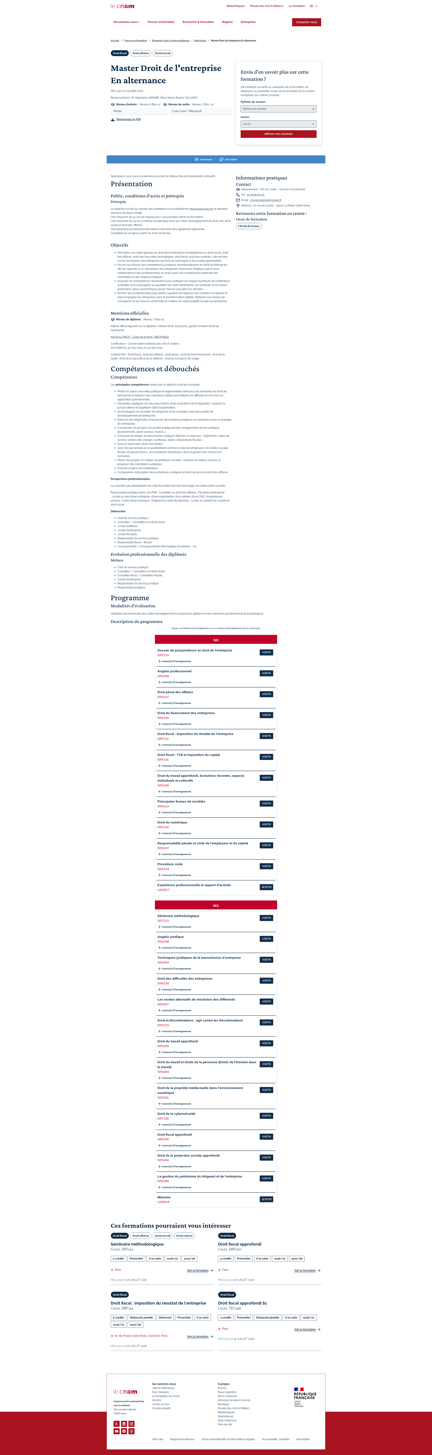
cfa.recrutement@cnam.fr (266, 200)
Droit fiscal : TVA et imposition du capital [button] (188, 755)
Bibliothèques (226, 1412)
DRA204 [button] (163, 962)
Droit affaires (140, 53)
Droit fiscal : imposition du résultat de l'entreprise (158, 1303)
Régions (227, 22)
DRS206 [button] (163, 1160)
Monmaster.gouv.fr (201, 208)
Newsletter (303, 1439)
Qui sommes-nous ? (126, 22)
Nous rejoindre (227, 1392)
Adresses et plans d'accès (234, 1400)
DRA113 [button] (163, 806)
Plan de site (225, 1424)
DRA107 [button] (163, 697)
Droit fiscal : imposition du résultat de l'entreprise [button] (195, 734)
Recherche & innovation (198, 22)
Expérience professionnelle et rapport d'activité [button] (194, 885)
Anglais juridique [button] (170, 937)
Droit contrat (184, 1235)
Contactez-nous (306, 22)
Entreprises (248, 22)
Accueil (115, 40)
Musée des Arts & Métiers (234, 1408)
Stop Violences (227, 1420)
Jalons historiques (163, 1388)
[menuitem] (236, 6)
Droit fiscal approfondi (239, 1244)
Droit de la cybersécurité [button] (176, 1113)
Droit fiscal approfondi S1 (242, 1303)
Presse (222, 1388)
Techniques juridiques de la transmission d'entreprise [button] (199, 957)
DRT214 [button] (163, 655)
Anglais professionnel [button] (174, 671)
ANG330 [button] (163, 676)
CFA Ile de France (249, 226)
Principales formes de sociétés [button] (181, 801)
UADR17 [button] (163, 890)
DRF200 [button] (163, 1139)
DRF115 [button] (163, 759)
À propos (224, 1384)
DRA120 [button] (163, 983)
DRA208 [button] (163, 941)
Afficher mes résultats (278, 133)
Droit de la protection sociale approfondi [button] (188, 1155)
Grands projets (161, 1408)
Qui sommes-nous (164, 1384)
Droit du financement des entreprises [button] (186, 713)
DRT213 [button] (163, 920)
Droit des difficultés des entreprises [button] (184, 978)
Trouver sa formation (160, 22)
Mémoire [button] (164, 1197)
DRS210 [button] (163, 1025)
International (225, 1416)
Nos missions (160, 1392)
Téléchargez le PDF (128, 119)
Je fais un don (160, 1404)
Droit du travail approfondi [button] (177, 1041)
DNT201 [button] (163, 1097)
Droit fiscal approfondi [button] (174, 1134)
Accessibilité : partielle (275, 1439)
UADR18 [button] (163, 1202)
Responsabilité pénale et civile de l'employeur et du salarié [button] (202, 843)
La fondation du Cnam (166, 1396)
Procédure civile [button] (170, 864)
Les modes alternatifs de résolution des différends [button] (196, 999)
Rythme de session (253, 101)
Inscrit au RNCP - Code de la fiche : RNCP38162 (140, 337)
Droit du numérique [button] (172, 822)
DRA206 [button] (163, 1181)
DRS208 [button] (163, 785)
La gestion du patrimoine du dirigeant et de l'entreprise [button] (199, 1176)
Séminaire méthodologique (137, 1244)
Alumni (156, 1400)
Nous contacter (227, 1396)
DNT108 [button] (163, 1118)
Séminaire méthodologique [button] (178, 916)
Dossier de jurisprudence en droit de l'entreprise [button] (194, 650)
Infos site (157, 1439)
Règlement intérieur (182, 1439)
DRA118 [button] (163, 717)
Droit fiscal (200, 40)
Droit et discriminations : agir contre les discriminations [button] (200, 1020)
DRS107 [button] (163, 848)
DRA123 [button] (163, 869)
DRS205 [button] (163, 1046)
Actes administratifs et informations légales (228, 1439)
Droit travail (162, 53)
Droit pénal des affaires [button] (175, 692)
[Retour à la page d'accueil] (122, 6)
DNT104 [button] (163, 827)
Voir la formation (198, 1270)
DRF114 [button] (163, 738)
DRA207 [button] (163, 1004)
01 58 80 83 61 (255, 194)
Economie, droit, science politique (170, 40)
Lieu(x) (245, 117)
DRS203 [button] (163, 1072)
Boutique (223, 1404)
